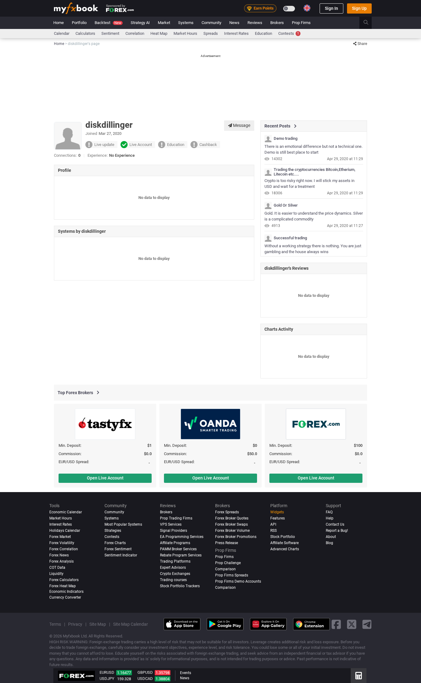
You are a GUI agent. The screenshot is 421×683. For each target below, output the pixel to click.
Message (241, 125)
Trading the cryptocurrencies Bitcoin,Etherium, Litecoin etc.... (314, 172)
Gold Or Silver (286, 205)
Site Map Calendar (130, 624)
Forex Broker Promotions (235, 537)
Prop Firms (301, 22)
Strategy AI (140, 22)
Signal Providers (173, 530)
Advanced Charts (284, 549)
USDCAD (145, 678)
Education (263, 33)
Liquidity (56, 574)
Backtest (108, 22)
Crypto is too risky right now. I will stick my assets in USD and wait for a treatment (309, 183)
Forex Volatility (61, 543)
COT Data (57, 567)
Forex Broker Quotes (231, 518)
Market (164, 22)
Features (277, 518)
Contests (288, 33)
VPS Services (171, 524)
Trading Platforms (175, 561)
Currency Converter (65, 597)
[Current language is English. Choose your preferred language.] (307, 8)
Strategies (112, 530)
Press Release (226, 543)
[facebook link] (336, 624)
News (234, 22)
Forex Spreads (227, 512)
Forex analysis (61, 561)
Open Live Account (105, 477)
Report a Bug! (337, 530)
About (331, 537)
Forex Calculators (64, 580)
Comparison (225, 587)
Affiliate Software (284, 543)
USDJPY (107, 678)
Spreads (210, 33)
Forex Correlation (63, 549)
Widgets (277, 512)
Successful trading (290, 238)
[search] (369, 23)
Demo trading (285, 138)
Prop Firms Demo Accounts (238, 581)
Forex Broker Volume (232, 530)
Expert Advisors (173, 567)
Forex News (59, 555)
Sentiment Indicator (120, 555)
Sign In (331, 8)
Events (185, 673)
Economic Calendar (65, 512)
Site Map (97, 624)
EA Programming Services (181, 537)
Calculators (85, 33)
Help (329, 518)
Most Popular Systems (123, 524)
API (273, 524)
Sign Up (359, 8)
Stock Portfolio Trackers (180, 586)
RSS (273, 530)
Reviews (254, 22)
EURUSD (107, 672)
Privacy (75, 624)
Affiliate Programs (175, 543)
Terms (55, 624)
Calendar (61, 33)
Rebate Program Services (181, 555)
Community (211, 22)
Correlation (134, 33)
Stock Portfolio (282, 537)
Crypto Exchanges (175, 574)
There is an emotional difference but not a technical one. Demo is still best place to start (313, 149)
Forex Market (60, 537)
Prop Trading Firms (176, 518)
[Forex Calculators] (358, 675)
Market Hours (185, 33)
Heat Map (158, 33)
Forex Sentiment (118, 549)
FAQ (329, 512)
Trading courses (173, 580)
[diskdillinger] (268, 138)
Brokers (277, 22)
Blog (329, 543)
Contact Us (335, 524)
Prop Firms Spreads (231, 575)
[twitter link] (351, 624)
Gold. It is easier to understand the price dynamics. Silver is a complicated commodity (313, 216)
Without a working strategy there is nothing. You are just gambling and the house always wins (312, 249)
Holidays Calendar (64, 530)
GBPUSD (145, 672)
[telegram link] (367, 624)
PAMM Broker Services (178, 549)
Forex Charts (115, 543)
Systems (186, 22)
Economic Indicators (66, 591)
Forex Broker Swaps (231, 524)
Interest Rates (236, 33)
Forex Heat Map (62, 586)
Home (58, 22)
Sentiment (110, 33)
